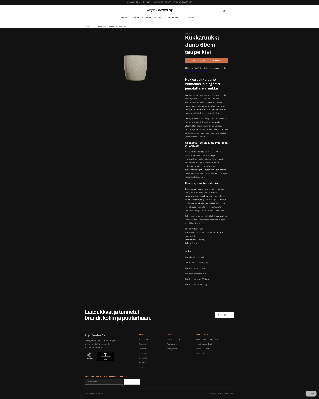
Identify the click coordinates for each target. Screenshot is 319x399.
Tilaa (132, 381)
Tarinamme (172, 344)
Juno (94, 26)
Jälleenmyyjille (173, 339)
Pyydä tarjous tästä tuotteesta (206, 60)
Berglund (143, 362)
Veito (141, 367)
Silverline (143, 353)
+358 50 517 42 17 (203, 348)
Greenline (143, 358)
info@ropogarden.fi (204, 344)
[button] (93, 10)
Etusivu (87, 26)
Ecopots (142, 344)
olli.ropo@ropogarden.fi (195, 71)
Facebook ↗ (201, 353)
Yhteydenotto (173, 348)
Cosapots (143, 348)
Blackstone (143, 339)
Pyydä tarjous (224, 315)
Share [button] (190, 251)
